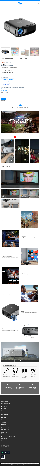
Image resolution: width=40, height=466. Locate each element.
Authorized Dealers (5, 401)
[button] (1, 4)
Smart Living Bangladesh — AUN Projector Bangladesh (23, 464)
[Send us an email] (7, 446)
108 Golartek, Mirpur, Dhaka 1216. (7, 434)
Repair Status (4, 424)
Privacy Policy (4, 411)
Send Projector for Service (6, 427)
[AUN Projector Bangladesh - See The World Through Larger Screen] (20, 3)
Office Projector (13, 87)
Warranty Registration (5, 429)
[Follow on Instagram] (3, 446)
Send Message (4, 438)
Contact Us (4, 420)
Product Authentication (6, 403)
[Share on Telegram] (7, 92)
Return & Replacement (5, 406)
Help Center (4, 417)
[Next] (37, 27)
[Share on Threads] (4, 92)
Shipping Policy (4, 408)
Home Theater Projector (7, 87)
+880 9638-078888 (5, 440)
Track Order (4, 422)
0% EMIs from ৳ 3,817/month (7, 65)
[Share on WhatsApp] (1, 92)
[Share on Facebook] (2, 92)
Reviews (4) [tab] (3, 100)
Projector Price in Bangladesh (20, 87)
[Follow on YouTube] (8, 446)
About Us (3, 399)
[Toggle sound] (12, 160)
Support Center (4, 419)
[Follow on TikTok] (5, 446)
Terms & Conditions (5, 410)
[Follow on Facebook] (1, 446)
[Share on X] (3, 92)
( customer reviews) (8, 62)
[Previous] (3, 27)
